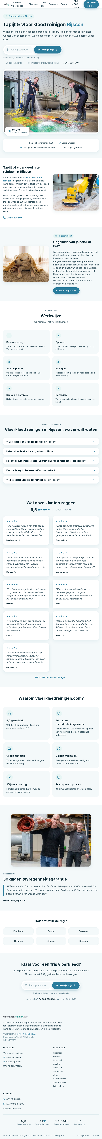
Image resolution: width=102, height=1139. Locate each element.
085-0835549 (72, 63)
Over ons (43, 4)
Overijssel (57, 1060)
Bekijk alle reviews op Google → (51, 677)
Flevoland (57, 1067)
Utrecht (56, 1075)
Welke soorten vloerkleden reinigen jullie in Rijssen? (33, 480)
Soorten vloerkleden (17, 4)
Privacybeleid (83, 1135)
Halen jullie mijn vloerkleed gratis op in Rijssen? (31, 451)
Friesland (57, 1056)
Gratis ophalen (13, 1061)
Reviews (53, 4)
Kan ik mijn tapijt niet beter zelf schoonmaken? (30, 470)
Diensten (33, 4)
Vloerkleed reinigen (13, 1053)
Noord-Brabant (59, 1082)
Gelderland (58, 1071)
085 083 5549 (13, 1099)
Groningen (57, 1053)
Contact (65, 4)
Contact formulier (12, 1108)
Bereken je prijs (91, 4)
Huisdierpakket (13, 1057)
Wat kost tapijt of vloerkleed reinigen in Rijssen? (31, 441)
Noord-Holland (59, 1079)
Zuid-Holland (58, 1086)
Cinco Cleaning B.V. (26, 1034)
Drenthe (56, 1064)
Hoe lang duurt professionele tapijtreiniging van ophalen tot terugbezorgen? (46, 460)
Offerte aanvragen (12, 1066)
